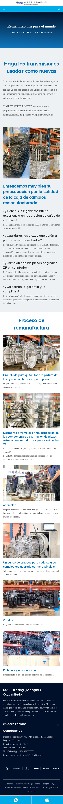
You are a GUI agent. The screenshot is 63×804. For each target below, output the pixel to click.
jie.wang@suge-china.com (31, 755)
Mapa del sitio (38, 787)
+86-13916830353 (26, 751)
